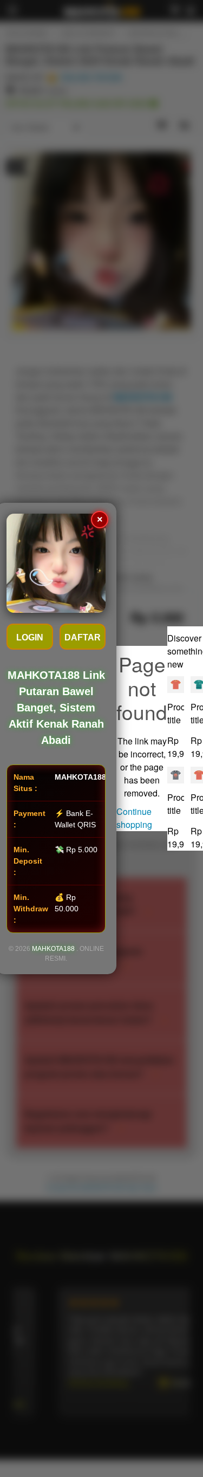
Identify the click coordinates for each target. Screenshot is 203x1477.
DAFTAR (82, 637)
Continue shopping (134, 818)
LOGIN (29, 637)
